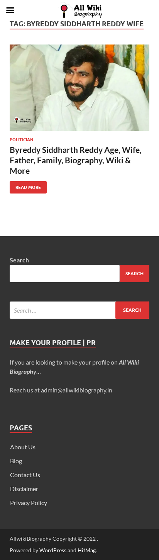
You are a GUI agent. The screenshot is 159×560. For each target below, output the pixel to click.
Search (19, 260)
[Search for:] (79, 310)
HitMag (87, 550)
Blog (16, 460)
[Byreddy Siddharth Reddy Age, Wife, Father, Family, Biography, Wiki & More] (79, 88)
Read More (25, 185)
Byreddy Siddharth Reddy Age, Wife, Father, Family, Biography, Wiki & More (76, 160)
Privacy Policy (28, 502)
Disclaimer (24, 488)
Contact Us (25, 474)
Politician (21, 139)
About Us (23, 446)
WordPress (52, 550)
